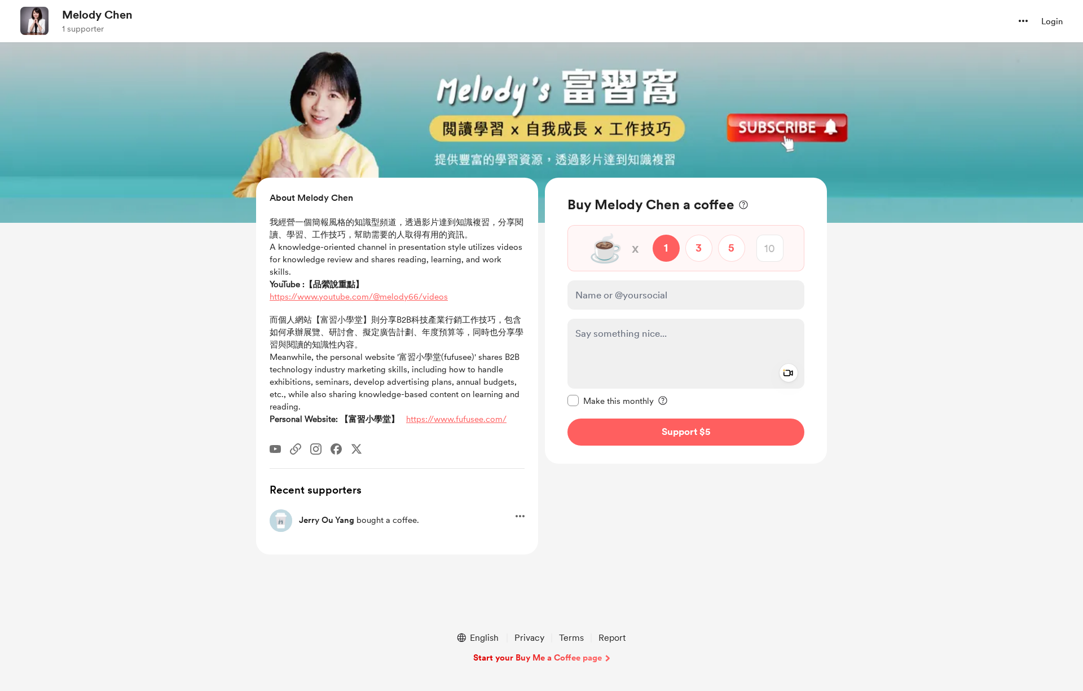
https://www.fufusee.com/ (456, 419)
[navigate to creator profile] (34, 21)
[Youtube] (275, 449)
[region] (686, 321)
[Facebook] (336, 449)
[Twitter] (356, 449)
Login (1052, 21)
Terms (571, 637)
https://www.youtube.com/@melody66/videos (359, 297)
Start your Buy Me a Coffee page (537, 658)
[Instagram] (316, 449)
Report (612, 637)
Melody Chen (97, 14)
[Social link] (295, 449)
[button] (1023, 21)
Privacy (529, 637)
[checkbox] (610, 400)
